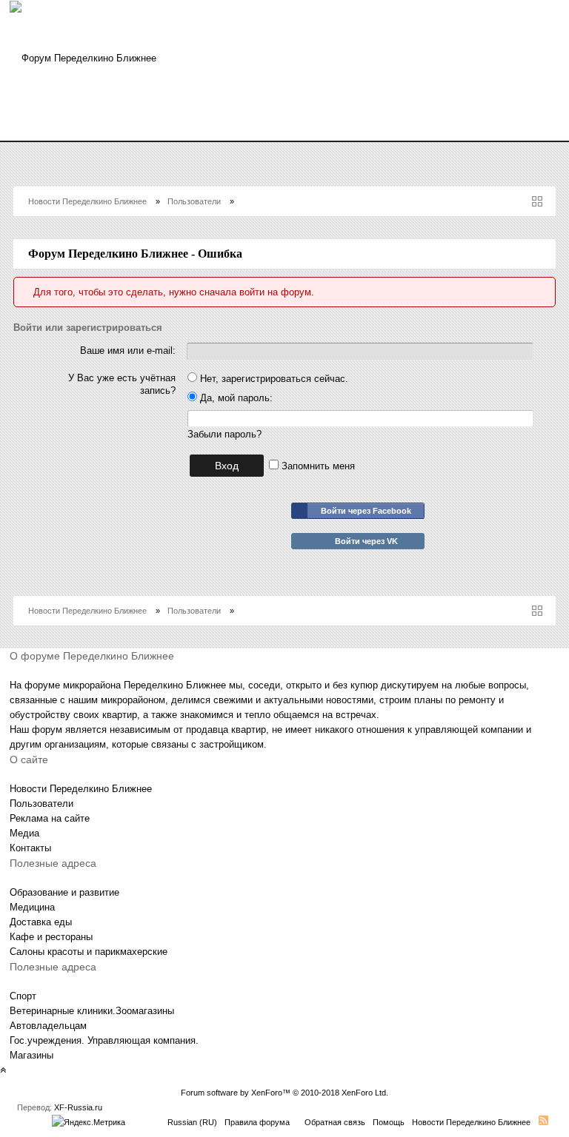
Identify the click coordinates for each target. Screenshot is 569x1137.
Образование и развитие (64, 892)
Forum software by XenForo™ (284, 1092)
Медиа (24, 833)
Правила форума (257, 1122)
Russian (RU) (192, 1122)
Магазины (31, 1055)
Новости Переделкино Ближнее (98, 129)
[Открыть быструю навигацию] (537, 201)
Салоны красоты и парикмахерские (88, 951)
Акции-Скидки (285, 129)
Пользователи (41, 803)
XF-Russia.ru (78, 1107)
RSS (543, 1120)
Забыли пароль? (224, 434)
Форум (213, 129)
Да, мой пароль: (235, 397)
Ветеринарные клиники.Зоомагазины (92, 1010)
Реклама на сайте (50, 818)
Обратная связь (335, 1122)
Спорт (23, 996)
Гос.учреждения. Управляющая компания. (104, 1040)
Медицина (32, 907)
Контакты (30, 847)
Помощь (389, 1122)
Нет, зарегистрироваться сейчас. (272, 378)
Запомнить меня (317, 466)
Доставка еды (41, 922)
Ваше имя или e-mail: (128, 350)
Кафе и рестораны (51, 936)
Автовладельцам (48, 1025)
